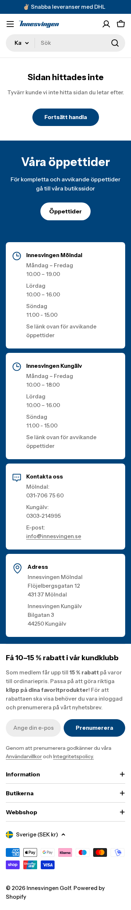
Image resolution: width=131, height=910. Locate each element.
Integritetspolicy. (73, 756)
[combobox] (65, 43)
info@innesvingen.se (53, 536)
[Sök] (115, 43)
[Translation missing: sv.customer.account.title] (106, 24)
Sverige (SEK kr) (37, 834)
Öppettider (65, 211)
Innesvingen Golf (49, 888)
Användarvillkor (24, 756)
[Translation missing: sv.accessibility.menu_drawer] (10, 24)
